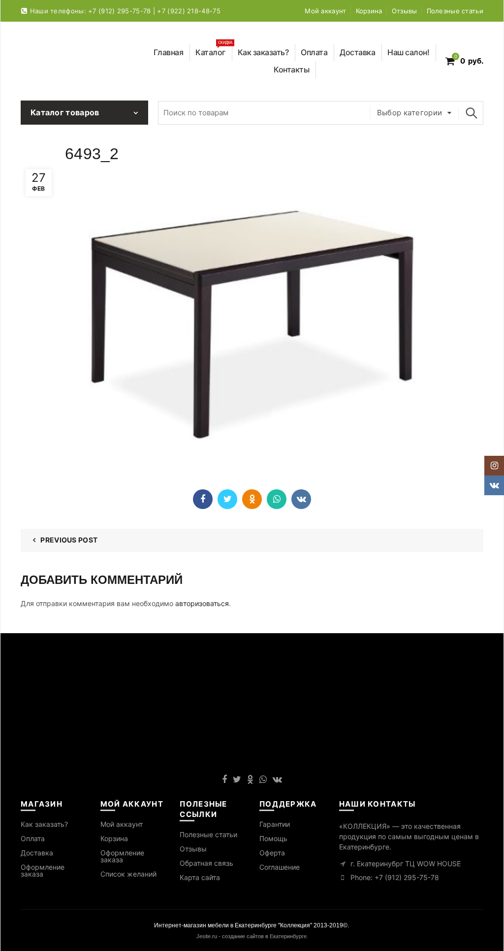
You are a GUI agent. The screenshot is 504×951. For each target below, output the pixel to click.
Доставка (357, 52)
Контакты (291, 69)
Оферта (272, 853)
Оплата (314, 52)
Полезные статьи (455, 11)
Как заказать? (263, 52)
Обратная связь (206, 863)
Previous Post (68, 540)
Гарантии (274, 824)
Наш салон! (408, 52)
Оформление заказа (42, 870)
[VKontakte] (301, 499)
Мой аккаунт (325, 11)
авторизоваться (202, 603)
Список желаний (128, 874)
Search (471, 113)
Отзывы (404, 11)
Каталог (213, 50)
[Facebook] (203, 499)
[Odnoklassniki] (252, 499)
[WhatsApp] (276, 499)
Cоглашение (279, 867)
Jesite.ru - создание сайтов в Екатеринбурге (251, 936)
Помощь (273, 838)
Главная (169, 52)
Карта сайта (200, 877)
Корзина (369, 11)
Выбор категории (409, 112)
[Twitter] (227, 499)
